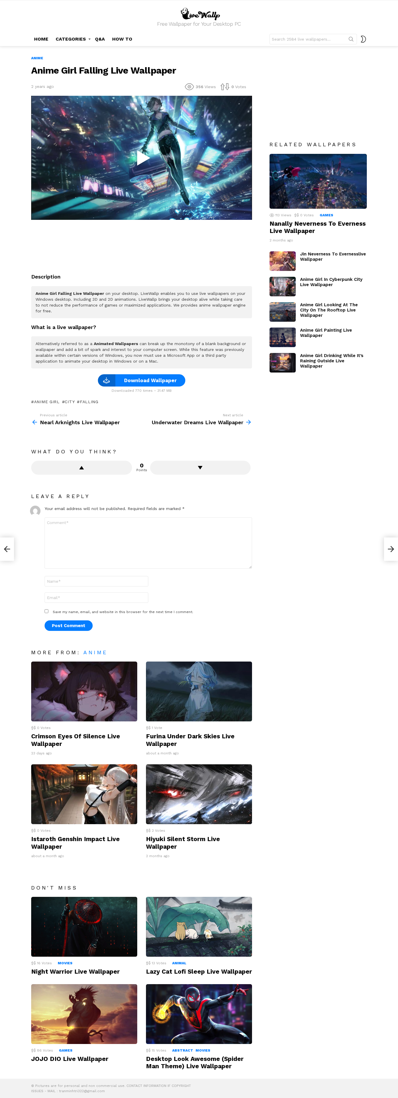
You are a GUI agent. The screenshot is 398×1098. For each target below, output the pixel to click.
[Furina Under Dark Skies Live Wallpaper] (199, 691)
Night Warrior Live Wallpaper (75, 971)
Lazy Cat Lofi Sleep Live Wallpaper (199, 971)
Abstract (182, 1050)
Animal (179, 963)
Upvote (81, 468)
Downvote (200, 468)
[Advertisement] (142, 244)
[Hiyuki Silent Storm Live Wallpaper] (199, 794)
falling (89, 401)
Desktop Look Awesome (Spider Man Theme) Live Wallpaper (195, 1062)
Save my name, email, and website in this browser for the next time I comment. (123, 612)
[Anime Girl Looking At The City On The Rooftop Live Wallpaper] (283, 312)
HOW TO (122, 39)
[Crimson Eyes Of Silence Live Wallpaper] (84, 691)
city (70, 401)
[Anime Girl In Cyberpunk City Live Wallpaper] (283, 286)
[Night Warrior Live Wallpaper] (84, 927)
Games (66, 1050)
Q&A (100, 39)
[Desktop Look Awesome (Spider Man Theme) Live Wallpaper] (199, 1014)
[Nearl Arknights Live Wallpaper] (7, 549)
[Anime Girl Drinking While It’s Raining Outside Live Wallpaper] (283, 363)
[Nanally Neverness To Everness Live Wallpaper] (318, 181)
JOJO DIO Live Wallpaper (69, 1058)
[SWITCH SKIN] (363, 39)
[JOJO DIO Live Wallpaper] (84, 1014)
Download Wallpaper (150, 380)
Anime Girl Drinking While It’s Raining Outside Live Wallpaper (331, 361)
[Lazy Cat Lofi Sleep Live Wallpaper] (199, 927)
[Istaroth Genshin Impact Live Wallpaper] (84, 794)
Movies (65, 963)
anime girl (47, 401)
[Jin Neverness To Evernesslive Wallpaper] (283, 261)
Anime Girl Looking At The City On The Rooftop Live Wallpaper (329, 310)
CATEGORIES (71, 39)
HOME (41, 39)
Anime (95, 652)
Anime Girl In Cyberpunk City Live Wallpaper (331, 282)
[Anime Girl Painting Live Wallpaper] (283, 337)
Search (351, 40)
